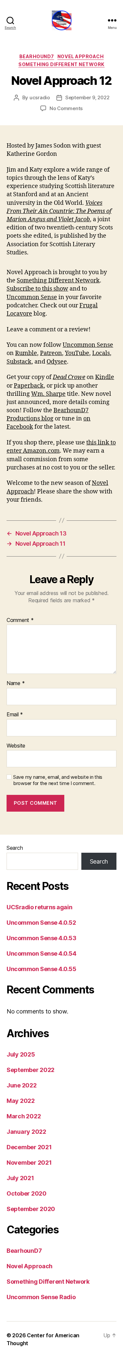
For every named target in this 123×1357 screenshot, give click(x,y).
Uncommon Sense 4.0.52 (41, 922)
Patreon (51, 353)
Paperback (29, 386)
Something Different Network (61, 64)
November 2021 (29, 1162)
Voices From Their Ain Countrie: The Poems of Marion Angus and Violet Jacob (59, 211)
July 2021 (20, 1178)
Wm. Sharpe (48, 394)
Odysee (57, 362)
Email (15, 715)
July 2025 (21, 1054)
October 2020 (27, 1193)
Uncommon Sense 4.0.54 (41, 953)
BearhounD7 (36, 56)
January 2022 (26, 1131)
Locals (101, 353)
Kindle (104, 377)
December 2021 (29, 1147)
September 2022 (30, 1069)
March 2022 (24, 1116)
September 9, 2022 (87, 97)
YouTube (77, 353)
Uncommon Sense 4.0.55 (41, 968)
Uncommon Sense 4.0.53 (41, 938)
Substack (19, 362)
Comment (20, 620)
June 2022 (22, 1085)
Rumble (26, 353)
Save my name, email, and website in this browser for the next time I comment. (57, 780)
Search (15, 848)
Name (16, 683)
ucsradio (40, 97)
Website (16, 746)
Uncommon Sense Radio (41, 1297)
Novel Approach (80, 56)
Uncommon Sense (32, 297)
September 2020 (31, 1208)
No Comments (66, 108)
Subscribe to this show (37, 289)
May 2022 (21, 1100)
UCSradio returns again (39, 907)
